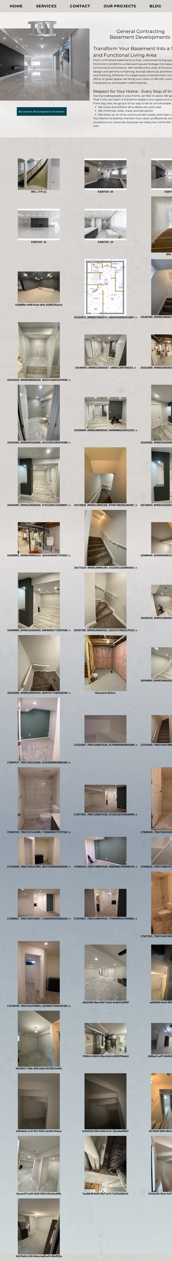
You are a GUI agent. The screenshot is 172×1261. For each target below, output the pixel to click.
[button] (42, 111)
